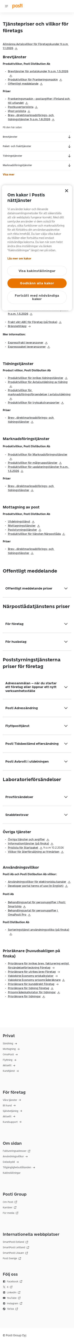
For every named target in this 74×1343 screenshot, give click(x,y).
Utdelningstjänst (19, 521)
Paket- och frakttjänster (17, 146)
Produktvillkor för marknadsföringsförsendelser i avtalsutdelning (39, 392)
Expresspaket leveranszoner (27, 346)
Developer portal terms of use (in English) (36, 886)
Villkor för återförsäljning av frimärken (33, 851)
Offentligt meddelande (23, 83)
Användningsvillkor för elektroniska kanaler (37, 881)
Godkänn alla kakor (37, 283)
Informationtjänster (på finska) (28, 843)
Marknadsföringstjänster (17, 165)
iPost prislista (17, 111)
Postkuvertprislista (20, 107)
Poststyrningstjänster (22, 529)
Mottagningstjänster (22, 525)
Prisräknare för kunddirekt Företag (31, 984)
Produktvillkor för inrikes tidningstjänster (35, 378)
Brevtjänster (10, 136)
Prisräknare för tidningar (24, 996)
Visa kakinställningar (37, 271)
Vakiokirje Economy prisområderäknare (34, 980)
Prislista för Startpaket (23, 847)
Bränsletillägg (17, 326)
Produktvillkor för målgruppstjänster (32, 462)
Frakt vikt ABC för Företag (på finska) (32, 322)
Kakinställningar (11, 1172)
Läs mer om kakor (19, 258)
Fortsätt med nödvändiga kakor (37, 297)
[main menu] (6, 6)
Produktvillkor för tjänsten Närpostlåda (34, 534)
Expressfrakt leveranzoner (25, 342)
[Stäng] (66, 190)
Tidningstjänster (12, 155)
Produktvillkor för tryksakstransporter (34, 402)
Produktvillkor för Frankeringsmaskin (33, 79)
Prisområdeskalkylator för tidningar (32, 992)
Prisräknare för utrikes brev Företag (32, 971)
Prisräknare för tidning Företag (28, 988)
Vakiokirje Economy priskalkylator (31, 975)
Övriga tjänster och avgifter (26, 839)
